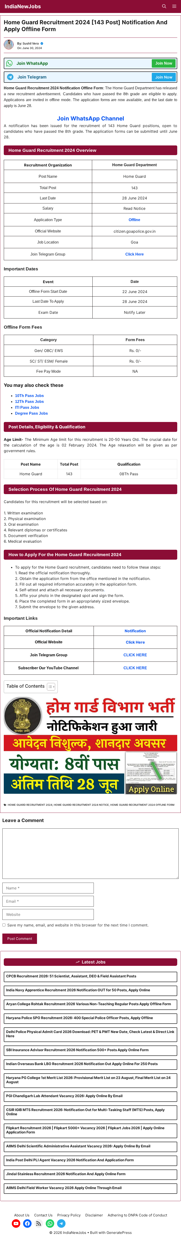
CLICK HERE (135, 655)
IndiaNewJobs (23, 6)
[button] (164, 6)
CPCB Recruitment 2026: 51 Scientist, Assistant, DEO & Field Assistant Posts (71, 976)
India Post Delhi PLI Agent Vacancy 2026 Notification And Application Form (70, 1160)
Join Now (163, 63)
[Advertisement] (90, 1207)
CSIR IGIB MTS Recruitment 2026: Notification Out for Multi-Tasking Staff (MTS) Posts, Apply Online (85, 1112)
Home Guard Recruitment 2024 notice (81, 804)
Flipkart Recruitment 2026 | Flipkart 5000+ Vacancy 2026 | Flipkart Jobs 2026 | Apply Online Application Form (85, 1130)
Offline (134, 220)
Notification (135, 630)
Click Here (135, 642)
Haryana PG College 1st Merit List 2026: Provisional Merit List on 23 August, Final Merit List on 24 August (88, 1079)
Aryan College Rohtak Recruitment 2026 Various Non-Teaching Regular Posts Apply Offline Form (88, 1004)
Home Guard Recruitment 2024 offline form (142, 804)
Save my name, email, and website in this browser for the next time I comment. (77, 925)
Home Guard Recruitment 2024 (30, 804)
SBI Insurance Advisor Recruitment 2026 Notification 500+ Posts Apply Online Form (77, 1050)
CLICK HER (133, 668)
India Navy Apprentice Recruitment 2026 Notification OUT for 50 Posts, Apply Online (78, 990)
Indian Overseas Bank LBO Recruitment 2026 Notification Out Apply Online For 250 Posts (82, 1064)
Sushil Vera (31, 43)
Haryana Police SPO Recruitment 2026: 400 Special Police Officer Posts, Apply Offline (79, 1018)
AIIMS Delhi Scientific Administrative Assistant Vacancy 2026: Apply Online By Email (78, 1146)
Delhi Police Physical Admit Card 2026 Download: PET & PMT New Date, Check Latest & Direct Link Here (90, 1033)
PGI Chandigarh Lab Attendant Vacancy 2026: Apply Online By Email (64, 1096)
